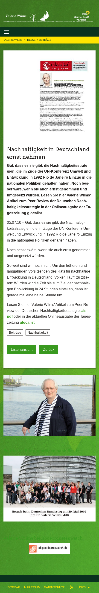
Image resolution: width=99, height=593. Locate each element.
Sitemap (14, 587)
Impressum (31, 587)
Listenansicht (21, 349)
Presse (31, 39)
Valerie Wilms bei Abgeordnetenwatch (43, 538)
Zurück (48, 349)
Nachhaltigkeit (38, 332)
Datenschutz (54, 587)
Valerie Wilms (13, 39)
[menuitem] (14, 587)
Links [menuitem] (82, 587)
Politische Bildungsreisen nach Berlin (41, 450)
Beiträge (45, 39)
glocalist (27, 322)
